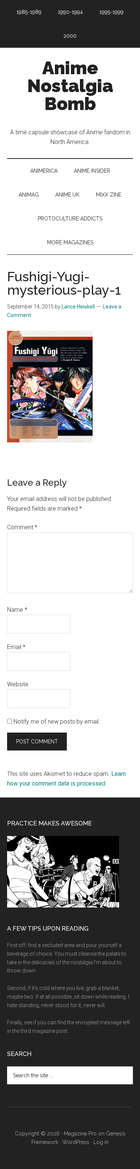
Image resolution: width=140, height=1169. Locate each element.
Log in (101, 1142)
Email (16, 647)
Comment (22, 527)
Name (17, 609)
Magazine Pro (80, 1134)
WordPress (75, 1142)
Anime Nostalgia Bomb (70, 85)
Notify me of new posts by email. (56, 721)
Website (17, 684)
